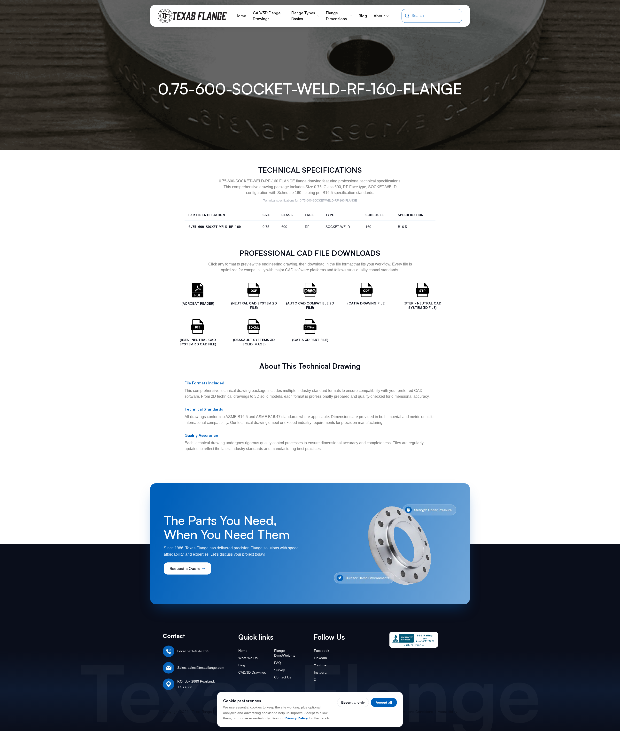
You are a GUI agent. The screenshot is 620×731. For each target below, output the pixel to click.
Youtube (320, 665)
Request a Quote (185, 568)
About (379, 15)
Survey (279, 670)
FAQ (277, 663)
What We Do (248, 658)
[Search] (407, 15)
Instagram (321, 672)
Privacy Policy (296, 718)
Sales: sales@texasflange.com (200, 667)
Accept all (384, 702)
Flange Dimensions (336, 15)
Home (240, 15)
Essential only (353, 702)
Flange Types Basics (303, 15)
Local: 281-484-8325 (193, 651)
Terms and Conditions (415, 711)
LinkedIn (320, 658)
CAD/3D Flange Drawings (266, 15)
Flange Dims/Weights (284, 653)
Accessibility (447, 711)
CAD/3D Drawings (252, 672)
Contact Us (282, 677)
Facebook (321, 651)
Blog (363, 15)
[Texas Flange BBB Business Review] (413, 640)
